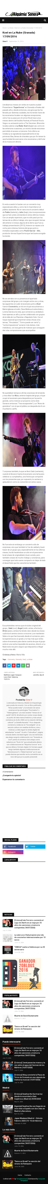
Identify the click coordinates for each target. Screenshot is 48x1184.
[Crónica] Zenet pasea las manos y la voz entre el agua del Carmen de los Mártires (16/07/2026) (29, 1065)
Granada (19, 659)
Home (20, 1175)
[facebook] (13, 846)
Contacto (27, 1175)
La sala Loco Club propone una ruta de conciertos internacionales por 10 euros (29, 937)
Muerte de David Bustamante (26, 1016)
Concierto (11, 659)
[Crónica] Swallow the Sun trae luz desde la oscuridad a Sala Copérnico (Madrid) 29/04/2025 (28, 1096)
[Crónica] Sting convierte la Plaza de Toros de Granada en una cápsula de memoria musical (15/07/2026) (29, 1077)
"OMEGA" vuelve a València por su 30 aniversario (29, 948)
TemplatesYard (21, 1179)
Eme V (5, 41)
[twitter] (35, 846)
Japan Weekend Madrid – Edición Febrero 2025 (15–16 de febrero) (28, 1119)
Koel (24, 659)
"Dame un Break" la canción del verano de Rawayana (27, 1027)
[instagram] (13, 852)
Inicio (4, 28)
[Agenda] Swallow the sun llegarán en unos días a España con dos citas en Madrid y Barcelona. (29, 1108)
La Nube (10, 28)
